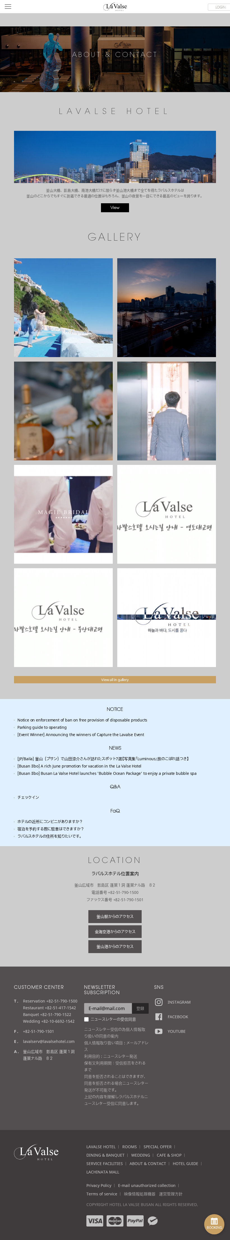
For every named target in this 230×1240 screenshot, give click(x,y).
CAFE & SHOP (169, 1155)
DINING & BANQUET (105, 1155)
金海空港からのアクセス (115, 931)
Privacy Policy (98, 1185)
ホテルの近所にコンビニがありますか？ (49, 821)
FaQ (115, 811)
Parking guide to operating (42, 727)
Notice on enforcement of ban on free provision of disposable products (82, 720)
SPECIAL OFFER (158, 1146)
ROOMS (129, 1146)
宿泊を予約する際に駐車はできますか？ (50, 829)
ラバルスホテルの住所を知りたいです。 (50, 836)
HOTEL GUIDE (185, 1163)
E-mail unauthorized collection (147, 1185)
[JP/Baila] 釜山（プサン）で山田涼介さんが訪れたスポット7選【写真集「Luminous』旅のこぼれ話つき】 (102, 758)
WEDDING (140, 1155)
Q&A (115, 786)
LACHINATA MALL (102, 1172)
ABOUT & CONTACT (148, 1163)
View (115, 207)
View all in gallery (114, 679)
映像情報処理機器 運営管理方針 (153, 1193)
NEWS (115, 748)
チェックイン (28, 797)
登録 (140, 1008)
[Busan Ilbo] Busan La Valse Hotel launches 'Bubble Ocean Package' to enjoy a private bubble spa (107, 773)
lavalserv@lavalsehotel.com (49, 1041)
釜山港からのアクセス (114, 946)
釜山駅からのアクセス (114, 916)
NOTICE (115, 709)
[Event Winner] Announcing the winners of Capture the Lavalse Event (80, 734)
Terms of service (101, 1193)
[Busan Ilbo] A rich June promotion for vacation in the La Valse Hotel (79, 766)
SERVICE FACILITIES (104, 1163)
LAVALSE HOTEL (101, 1146)
